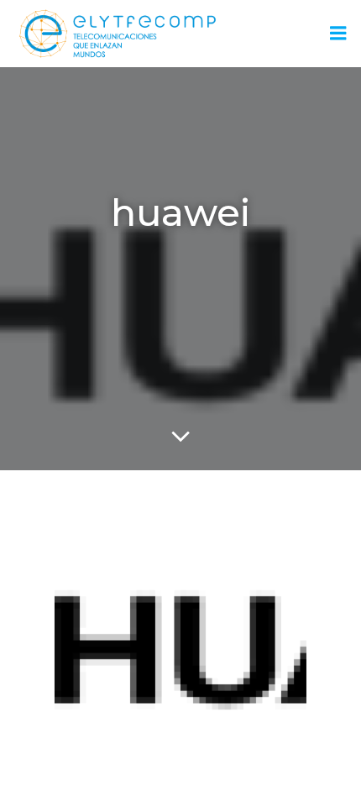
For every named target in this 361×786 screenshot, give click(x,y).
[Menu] (338, 33)
